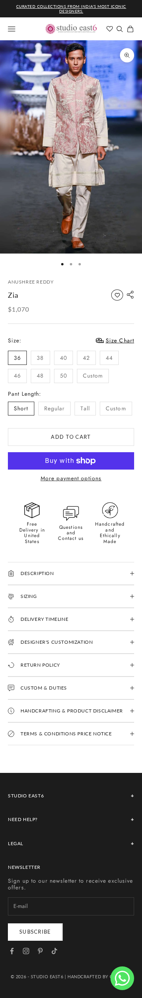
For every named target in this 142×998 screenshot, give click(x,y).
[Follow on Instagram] (26, 951)
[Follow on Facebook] (12, 951)
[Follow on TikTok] (54, 951)
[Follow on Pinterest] (40, 951)
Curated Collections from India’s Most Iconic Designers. (71, 8)
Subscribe (35, 931)
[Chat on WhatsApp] (122, 978)
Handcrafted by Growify (99, 976)
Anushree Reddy (30, 282)
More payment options (71, 478)
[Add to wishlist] (117, 295)
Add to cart (71, 437)
